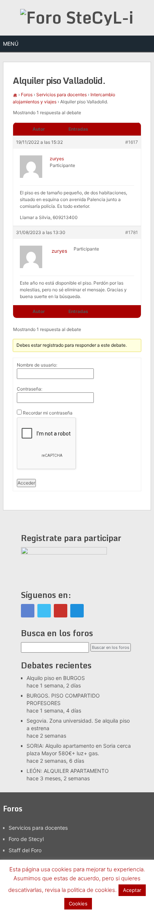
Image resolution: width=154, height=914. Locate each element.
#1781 (131, 232)
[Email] (77, 610)
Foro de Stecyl (26, 839)
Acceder (26, 483)
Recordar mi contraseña (48, 413)
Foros (27, 94)
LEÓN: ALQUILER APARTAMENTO (68, 771)
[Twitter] (44, 610)
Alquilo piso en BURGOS (56, 678)
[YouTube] (60, 610)
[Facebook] (27, 610)
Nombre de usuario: (37, 365)
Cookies (78, 904)
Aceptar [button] (132, 890)
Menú (10, 43)
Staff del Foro (25, 850)
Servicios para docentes (61, 94)
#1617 (131, 142)
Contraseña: (29, 389)
